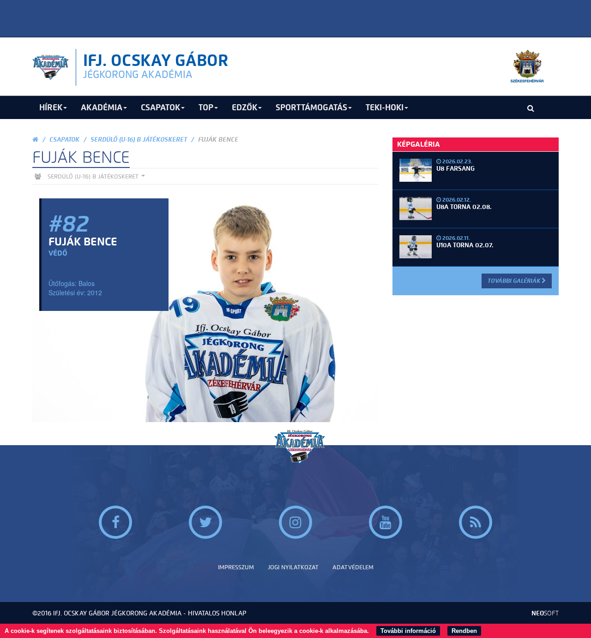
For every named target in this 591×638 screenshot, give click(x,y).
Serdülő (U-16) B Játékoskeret (138, 139)
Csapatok (64, 139)
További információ (408, 630)
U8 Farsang (455, 169)
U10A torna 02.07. (465, 245)
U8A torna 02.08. (464, 207)
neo (545, 613)
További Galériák (515, 280)
